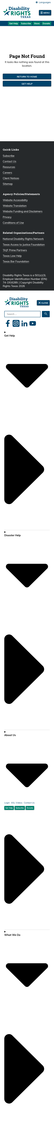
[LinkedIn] (24, 323)
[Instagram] (16, 323)
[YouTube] (32, 323)
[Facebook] (7, 323)
